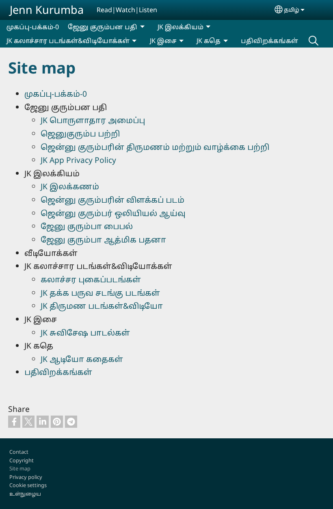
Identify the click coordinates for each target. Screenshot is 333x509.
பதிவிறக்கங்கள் (269, 40)
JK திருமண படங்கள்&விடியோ (102, 305)
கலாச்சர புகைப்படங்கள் (91, 279)
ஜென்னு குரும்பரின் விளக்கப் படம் (112, 199)
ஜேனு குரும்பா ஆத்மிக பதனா (103, 239)
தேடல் (314, 41)
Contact (18, 451)
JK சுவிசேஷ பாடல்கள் (85, 332)
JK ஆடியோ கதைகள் (82, 358)
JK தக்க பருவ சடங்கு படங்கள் (100, 292)
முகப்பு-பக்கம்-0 (32, 26)
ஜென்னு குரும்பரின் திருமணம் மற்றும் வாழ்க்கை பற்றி (155, 146)
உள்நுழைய (25, 493)
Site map (19, 468)
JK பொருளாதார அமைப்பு (93, 120)
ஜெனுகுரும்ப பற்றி (80, 133)
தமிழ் (291, 9)
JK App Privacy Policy (78, 159)
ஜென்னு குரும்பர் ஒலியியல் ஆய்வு (113, 213)
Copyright (21, 460)
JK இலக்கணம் (70, 186)
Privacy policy (25, 477)
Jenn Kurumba (47, 9)
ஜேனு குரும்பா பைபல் (87, 226)
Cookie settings (28, 485)
